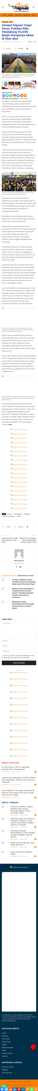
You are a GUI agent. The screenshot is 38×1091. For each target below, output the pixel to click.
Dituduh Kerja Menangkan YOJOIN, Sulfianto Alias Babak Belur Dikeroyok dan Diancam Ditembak (19, 780)
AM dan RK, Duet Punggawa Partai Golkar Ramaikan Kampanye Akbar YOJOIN (27, 540)
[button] (33, 1047)
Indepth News (7, 1053)
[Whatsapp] (10, 95)
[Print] (21, 95)
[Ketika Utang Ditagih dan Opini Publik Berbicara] (5, 845)
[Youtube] (21, 567)
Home (3, 19)
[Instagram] (14, 95)
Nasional (5, 1036)
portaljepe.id (27, 514)
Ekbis (4, 1050)
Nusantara (5, 1039)
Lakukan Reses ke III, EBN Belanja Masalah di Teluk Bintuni (9, 540)
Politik (11, 21)
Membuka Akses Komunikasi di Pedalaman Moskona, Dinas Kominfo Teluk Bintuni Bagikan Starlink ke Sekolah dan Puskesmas (23, 593)
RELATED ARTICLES (9, 576)
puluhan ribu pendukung (9, 516)
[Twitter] (7, 95)
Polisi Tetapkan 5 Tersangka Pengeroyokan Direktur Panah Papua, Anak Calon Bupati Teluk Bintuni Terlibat (18, 793)
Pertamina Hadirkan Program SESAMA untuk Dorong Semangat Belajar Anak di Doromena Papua (24, 582)
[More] (27, 48)
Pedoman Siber (7, 1067)
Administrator (7, 41)
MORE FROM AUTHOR (25, 576)
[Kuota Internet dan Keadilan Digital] (5, 854)
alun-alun (9, 514)
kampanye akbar (18, 514)
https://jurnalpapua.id (19, 563)
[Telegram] (18, 95)
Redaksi (5, 1070)
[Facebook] (3, 95)
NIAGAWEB (29, 1085)
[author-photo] (19, 558)
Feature (5, 1056)
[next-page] (20, 613)
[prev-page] (17, 613)
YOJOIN (19, 516)
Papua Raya (10, 19)
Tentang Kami (7, 1073)
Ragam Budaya (7, 1047)
